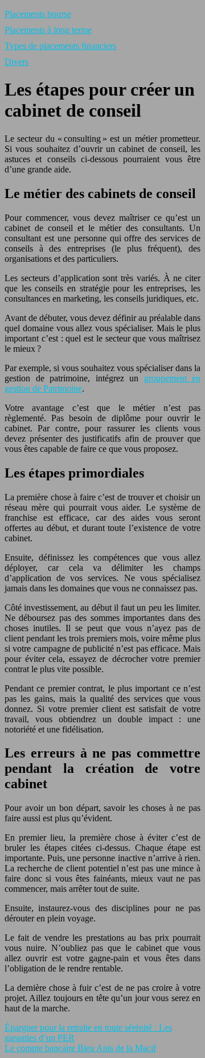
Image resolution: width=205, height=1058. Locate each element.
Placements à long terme (48, 30)
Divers (16, 62)
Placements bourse (38, 14)
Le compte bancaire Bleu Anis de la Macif (80, 1048)
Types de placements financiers (60, 46)
